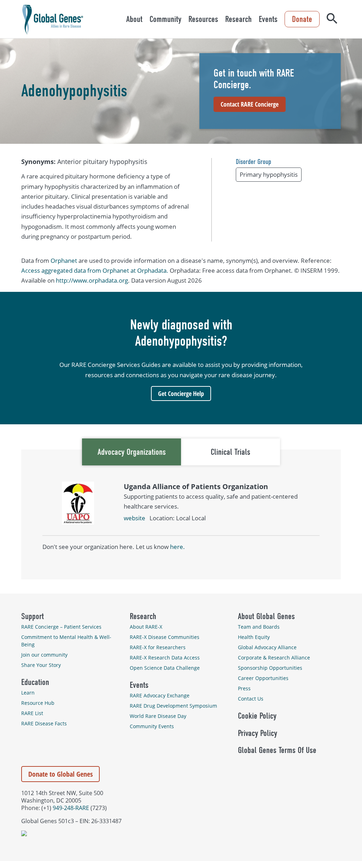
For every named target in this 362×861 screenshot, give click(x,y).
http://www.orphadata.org (92, 280)
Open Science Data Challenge (165, 667)
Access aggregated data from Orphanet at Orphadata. (94, 270)
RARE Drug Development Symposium (173, 705)
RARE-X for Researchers (158, 647)
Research (238, 19)
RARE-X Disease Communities (164, 637)
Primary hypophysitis (269, 174)
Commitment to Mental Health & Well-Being (66, 641)
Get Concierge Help (181, 393)
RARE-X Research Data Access (165, 657)
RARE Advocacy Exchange (159, 695)
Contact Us (250, 698)
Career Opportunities (263, 678)
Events (268, 19)
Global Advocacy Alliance (267, 647)
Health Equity (254, 637)
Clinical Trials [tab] (230, 452)
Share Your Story (41, 665)
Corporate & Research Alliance (274, 657)
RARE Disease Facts (44, 723)
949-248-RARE (71, 807)
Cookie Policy (257, 716)
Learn (28, 692)
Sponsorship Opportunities (270, 667)
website (134, 518)
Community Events (152, 726)
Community (165, 19)
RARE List (32, 713)
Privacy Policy (257, 733)
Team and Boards (259, 626)
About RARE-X (146, 626)
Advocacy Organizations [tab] (132, 452)
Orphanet (64, 260)
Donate (302, 19)
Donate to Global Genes (60, 774)
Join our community (44, 654)
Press (244, 688)
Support (32, 616)
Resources (203, 19)
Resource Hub (37, 702)
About (134, 19)
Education (35, 682)
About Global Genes (266, 616)
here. (177, 547)
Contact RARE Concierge (250, 104)
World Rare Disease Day (158, 716)
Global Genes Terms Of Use (277, 750)
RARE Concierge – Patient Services (61, 626)
